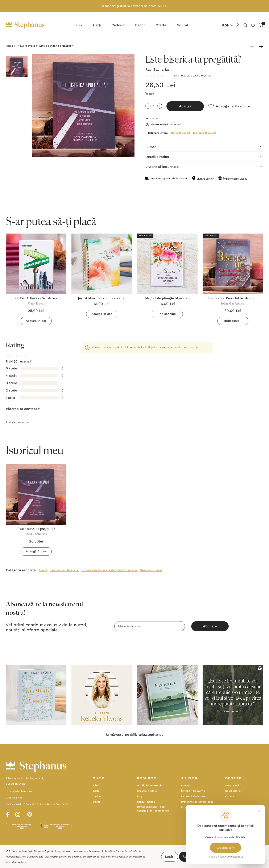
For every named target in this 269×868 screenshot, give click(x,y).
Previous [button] (11, 264)
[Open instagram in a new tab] (17, 814)
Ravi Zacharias (157, 69)
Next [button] (258, 264)
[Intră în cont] (237, 25)
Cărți (43, 570)
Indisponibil (167, 313)
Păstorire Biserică (64, 570)
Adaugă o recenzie (17, 422)
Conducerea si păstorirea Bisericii (109, 570)
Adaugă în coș (36, 320)
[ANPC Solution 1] (22, 826)
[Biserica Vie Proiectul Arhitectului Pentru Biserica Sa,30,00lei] (233, 264)
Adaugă (185, 106)
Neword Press (151, 570)
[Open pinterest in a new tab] (29, 814)
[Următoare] (260, 46)
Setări (169, 857)
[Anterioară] (253, 46)
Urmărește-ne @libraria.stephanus (134, 735)
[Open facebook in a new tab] (7, 814)
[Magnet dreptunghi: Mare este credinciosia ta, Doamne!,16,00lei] (167, 264)
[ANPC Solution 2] (55, 826)
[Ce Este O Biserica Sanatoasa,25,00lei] (36, 264)
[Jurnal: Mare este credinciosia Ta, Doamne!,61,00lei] (101, 264)
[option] (36, 511)
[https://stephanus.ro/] (29, 25)
